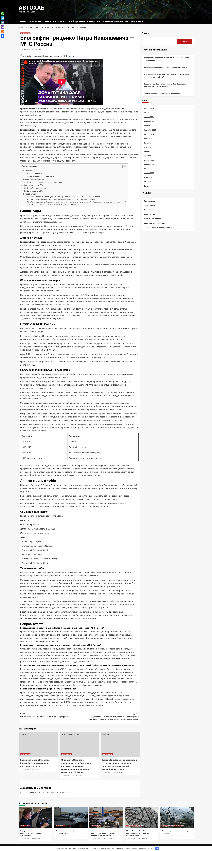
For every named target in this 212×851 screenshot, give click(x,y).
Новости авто (35, 21)
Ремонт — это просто (55, 21)
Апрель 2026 (149, 117)
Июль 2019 (148, 186)
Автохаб (31, 7)
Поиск (145, 33)
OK (157, 848)
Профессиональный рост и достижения (44, 182)
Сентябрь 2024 (150, 130)
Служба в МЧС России (33, 179)
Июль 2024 (148, 139)
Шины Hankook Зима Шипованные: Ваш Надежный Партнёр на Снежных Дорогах (165, 85)
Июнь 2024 (148, 143)
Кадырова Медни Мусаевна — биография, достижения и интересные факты (36, 763)
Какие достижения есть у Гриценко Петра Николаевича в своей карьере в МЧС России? (65, 197)
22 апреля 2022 (37, 49)
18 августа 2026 (36, 838)
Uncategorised (25, 33)
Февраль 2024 (149, 160)
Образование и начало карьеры (41, 176)
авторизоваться (66, 792)
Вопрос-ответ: (29, 194)
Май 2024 (147, 147)
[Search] (192, 21)
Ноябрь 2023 (149, 164)
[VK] (2, 22)
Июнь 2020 (148, 177)
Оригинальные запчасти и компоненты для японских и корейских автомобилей (166, 75)
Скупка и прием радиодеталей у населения (162, 93)
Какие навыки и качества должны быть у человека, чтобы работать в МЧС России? (63, 199)
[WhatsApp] (2, 13)
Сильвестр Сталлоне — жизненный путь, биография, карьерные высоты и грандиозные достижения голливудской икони (76, 766)
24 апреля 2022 (36, 769)
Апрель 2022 (149, 173)
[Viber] (2, 27)
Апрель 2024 (149, 151)
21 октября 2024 (178, 836)
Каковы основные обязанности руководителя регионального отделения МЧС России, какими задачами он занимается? (78, 202)
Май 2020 (147, 182)
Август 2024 (149, 134)
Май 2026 (147, 113)
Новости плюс (149, 214)
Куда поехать (137, 21)
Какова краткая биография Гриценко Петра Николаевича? (54, 204)
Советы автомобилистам (115, 21)
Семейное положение (36, 188)
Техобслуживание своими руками (84, 21)
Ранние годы (29, 170)
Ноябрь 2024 (149, 121)
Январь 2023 (149, 169)
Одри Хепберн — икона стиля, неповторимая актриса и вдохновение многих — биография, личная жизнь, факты (114, 717)
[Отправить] (2, 36)
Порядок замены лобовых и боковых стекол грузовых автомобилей (166, 59)
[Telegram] (2, 18)
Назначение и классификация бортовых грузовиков (165, 67)
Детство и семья (34, 173)
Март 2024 (148, 156)
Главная (22, 21)
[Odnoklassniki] (2, 31)
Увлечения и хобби (35, 191)
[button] (123, 167)
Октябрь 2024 (149, 126)
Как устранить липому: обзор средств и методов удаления (45, 715)
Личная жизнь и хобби (33, 185)
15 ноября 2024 (142, 838)
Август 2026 (149, 108)
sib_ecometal (26, 49)
